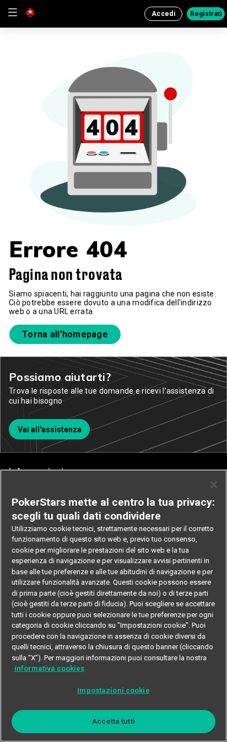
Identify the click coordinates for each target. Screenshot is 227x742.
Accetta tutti (113, 721)
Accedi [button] (163, 14)
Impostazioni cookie (113, 690)
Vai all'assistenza (50, 429)
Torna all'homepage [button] (65, 334)
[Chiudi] (214, 485)
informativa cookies (49, 668)
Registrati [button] (206, 14)
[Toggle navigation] (12, 12)
